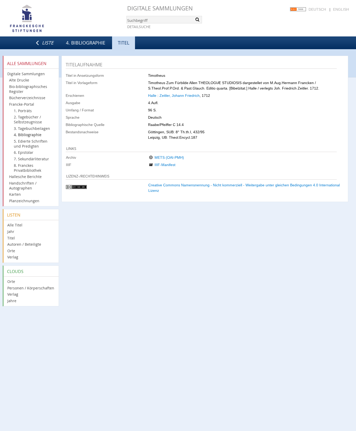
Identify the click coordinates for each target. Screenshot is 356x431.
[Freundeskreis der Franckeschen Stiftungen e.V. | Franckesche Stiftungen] (42, 18)
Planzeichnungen (24, 200)
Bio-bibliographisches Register (28, 89)
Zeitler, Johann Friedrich (179, 95)
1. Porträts (23, 110)
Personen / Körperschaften (30, 288)
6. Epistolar (23, 152)
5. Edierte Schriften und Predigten (30, 144)
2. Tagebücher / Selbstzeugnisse (28, 119)
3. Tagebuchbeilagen (32, 128)
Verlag (12, 257)
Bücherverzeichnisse (27, 97)
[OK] (197, 19)
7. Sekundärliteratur (31, 158)
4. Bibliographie (85, 43)
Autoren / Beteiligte (24, 244)
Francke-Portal (21, 104)
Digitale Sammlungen (160, 8)
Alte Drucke (19, 80)
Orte (11, 250)
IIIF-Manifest (165, 165)
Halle (152, 95)
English (341, 9)
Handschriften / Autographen (22, 186)
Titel (11, 238)
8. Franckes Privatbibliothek (27, 168)
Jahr (10, 231)
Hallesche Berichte (25, 176)
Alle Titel (14, 225)
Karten (15, 194)
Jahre (11, 300)
